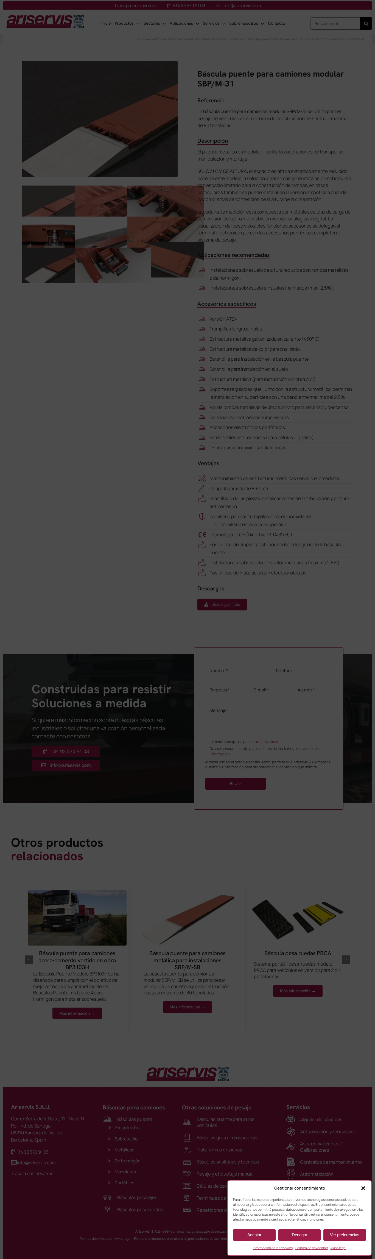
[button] (363, 1188)
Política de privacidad (311, 1248)
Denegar (299, 1234)
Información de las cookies (273, 1248)
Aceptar (254, 1234)
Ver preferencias (344, 1234)
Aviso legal (338, 1248)
